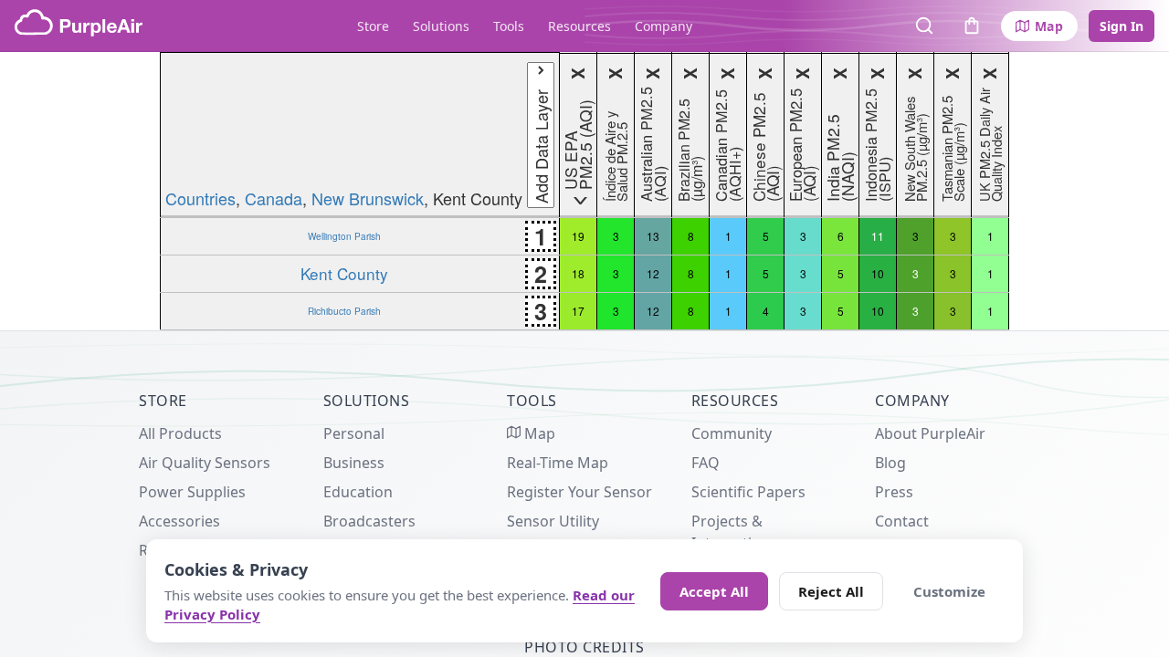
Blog (890, 463)
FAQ (705, 463)
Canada (273, 198)
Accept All (714, 591)
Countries (200, 198)
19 (578, 236)
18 (578, 273)
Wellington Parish (344, 236)
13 (653, 236)
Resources (579, 26)
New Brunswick (367, 198)
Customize (949, 591)
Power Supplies (192, 492)
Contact (902, 521)
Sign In (1121, 26)
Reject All (831, 591)
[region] (584, 191)
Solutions (441, 26)
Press (894, 492)
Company (663, 26)
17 (578, 310)
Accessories (179, 521)
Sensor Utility (553, 521)
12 (653, 273)
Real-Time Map (557, 463)
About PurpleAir (930, 433)
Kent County (344, 273)
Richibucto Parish (344, 311)
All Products (180, 433)
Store (373, 26)
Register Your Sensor (579, 492)
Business (353, 463)
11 (877, 236)
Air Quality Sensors (204, 463)
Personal (353, 433)
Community (731, 433)
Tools (508, 26)
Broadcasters (369, 521)
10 (877, 273)
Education (358, 492)
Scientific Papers (748, 492)
